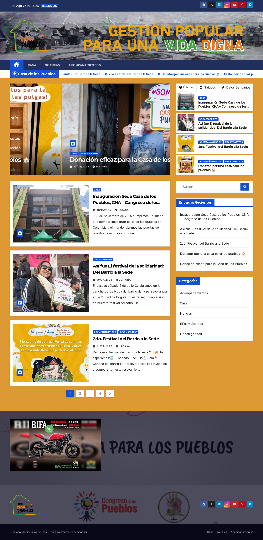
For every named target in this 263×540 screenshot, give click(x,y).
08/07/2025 (104, 279)
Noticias (52, 65)
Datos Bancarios (237, 87)
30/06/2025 (29, 166)
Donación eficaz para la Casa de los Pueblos (80, 159)
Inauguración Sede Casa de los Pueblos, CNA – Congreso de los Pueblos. (222, 106)
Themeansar (79, 531)
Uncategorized (208, 119)
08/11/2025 (104, 210)
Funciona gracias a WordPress (29, 531)
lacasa (123, 210)
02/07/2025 (104, 346)
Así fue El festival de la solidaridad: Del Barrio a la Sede (222, 126)
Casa (32, 65)
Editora (50, 166)
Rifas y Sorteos (37, 153)
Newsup (62, 531)
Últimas (188, 87)
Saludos (209, 87)
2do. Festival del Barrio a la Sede (223, 147)
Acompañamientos (85, 65)
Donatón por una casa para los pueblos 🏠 (212, 254)
